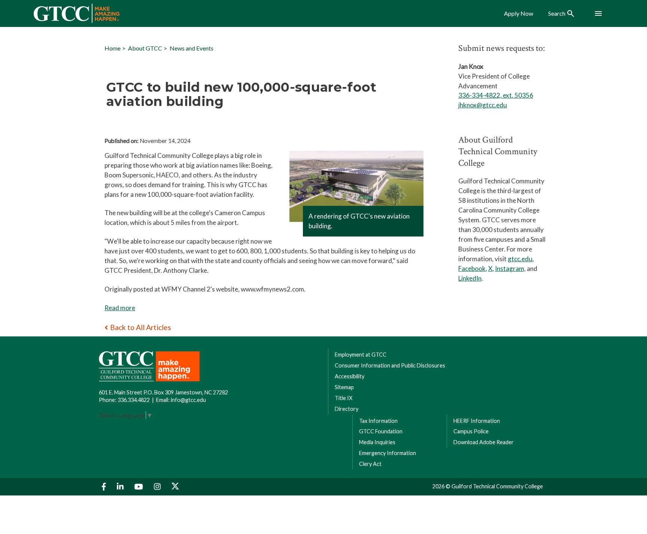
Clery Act (370, 464)
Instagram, (510, 268)
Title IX (343, 398)
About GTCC (145, 48)
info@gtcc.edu (188, 400)
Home (112, 48)
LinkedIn (470, 278)
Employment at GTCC (360, 354)
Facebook (472, 268)
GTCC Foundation (381, 431)
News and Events (191, 48)
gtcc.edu (520, 259)
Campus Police (471, 431)
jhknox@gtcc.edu (482, 105)
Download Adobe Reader (483, 442)
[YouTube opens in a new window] (139, 486)
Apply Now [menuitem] (518, 13)
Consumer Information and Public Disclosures (390, 365)
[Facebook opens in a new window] (105, 486)
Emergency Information (387, 453)
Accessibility (349, 376)
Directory (346, 409)
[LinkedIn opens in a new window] (121, 486)
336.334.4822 (134, 400)
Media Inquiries (377, 442)
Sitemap (344, 387)
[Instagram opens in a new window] (158, 486)
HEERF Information (476, 421)
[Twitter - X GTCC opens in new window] (175, 486)
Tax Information (378, 421)
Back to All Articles (140, 327)
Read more (119, 308)
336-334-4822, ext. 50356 (495, 95)
